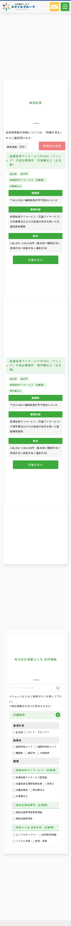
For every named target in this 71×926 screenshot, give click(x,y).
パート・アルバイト (38, 732)
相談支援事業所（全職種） (33, 805)
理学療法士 (16, 391)
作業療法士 (16, 186)
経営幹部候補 (49, 834)
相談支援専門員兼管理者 (29, 812)
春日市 (24, 174)
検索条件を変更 (52, 146)
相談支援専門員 (24, 818)
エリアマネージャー (26, 834)
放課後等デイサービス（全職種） (27, 180)
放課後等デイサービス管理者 (31, 777)
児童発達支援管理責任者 (29, 783)
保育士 (50, 783)
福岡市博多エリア (47, 746)
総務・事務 (41, 841)
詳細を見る (35, 260)
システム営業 (23, 841)
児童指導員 (22, 790)
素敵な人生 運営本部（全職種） (36, 827)
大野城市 (44, 753)
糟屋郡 (19, 753)
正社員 (13, 174)
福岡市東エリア (24, 746)
